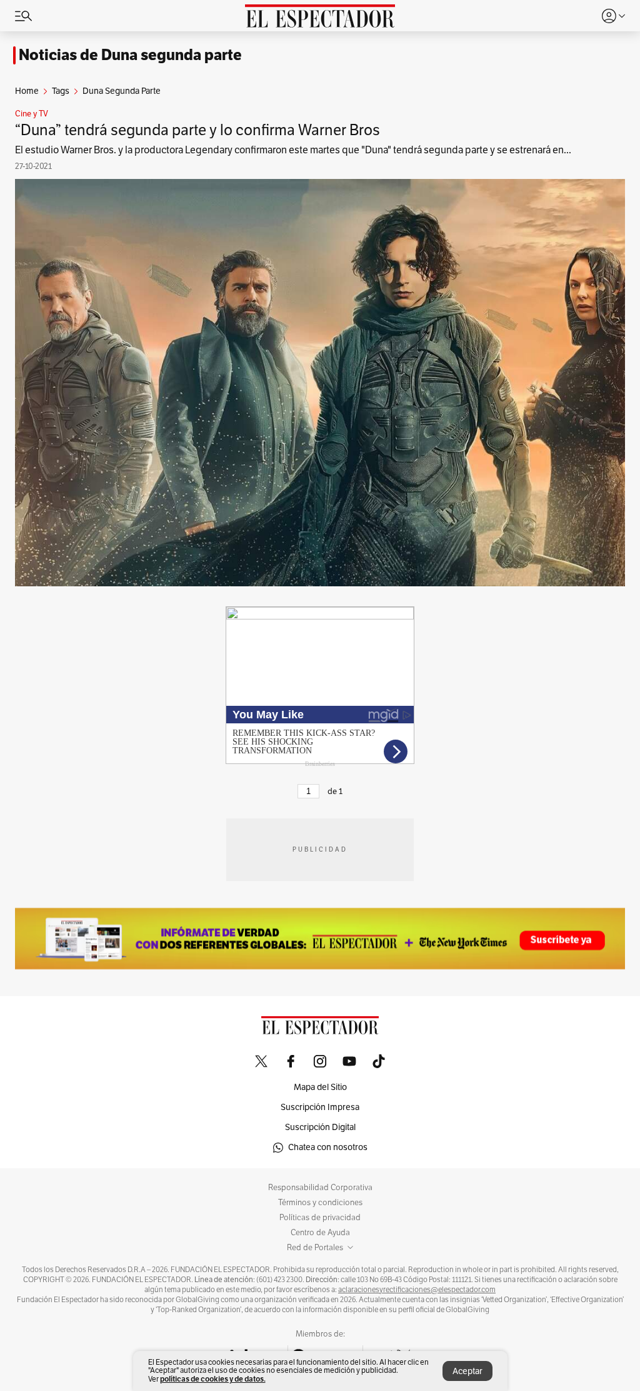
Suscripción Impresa (320, 1107)
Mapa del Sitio (320, 1087)
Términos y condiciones (320, 1202)
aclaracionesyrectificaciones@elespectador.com (417, 1289)
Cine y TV (31, 114)
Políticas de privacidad (320, 1217)
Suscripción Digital (320, 1127)
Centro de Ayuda (320, 1232)
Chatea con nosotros (328, 1147)
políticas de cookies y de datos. (213, 1378)
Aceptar (467, 1371)
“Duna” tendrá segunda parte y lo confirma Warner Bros (197, 130)
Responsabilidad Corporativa (320, 1187)
